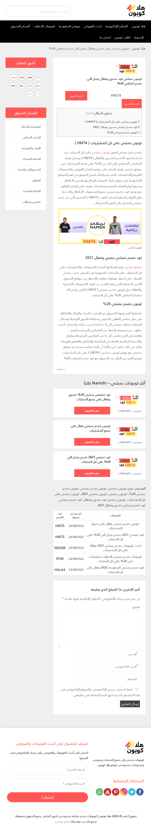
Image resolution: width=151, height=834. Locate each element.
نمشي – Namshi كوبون (128, 411)
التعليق (136, 607)
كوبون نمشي (101, 152)
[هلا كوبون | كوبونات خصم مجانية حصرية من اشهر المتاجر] (135, 10)
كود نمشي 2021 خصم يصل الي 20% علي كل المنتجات (88, 459)
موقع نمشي (133, 267)
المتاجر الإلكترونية (117, 26)
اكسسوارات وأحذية (29, 169)
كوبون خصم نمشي (93, 488)
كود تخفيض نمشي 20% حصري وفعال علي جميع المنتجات (89, 396)
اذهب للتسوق (132, 103)
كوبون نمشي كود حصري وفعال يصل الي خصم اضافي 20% (114, 81)
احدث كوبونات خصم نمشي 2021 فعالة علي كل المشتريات (115, 547)
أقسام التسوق (20, 26)
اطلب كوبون (122, 37)
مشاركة (61, 369)
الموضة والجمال (31, 126)
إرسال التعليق (129, 704)
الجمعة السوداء (31, 158)
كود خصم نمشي (70, 499)
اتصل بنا (105, 37)
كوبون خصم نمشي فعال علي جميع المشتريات (90, 428)
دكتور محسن (62, 821)
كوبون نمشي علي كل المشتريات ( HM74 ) (112, 121)
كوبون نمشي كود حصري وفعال (104, 499)
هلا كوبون (138, 26)
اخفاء (90, 113)
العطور (37, 180)
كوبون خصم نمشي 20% (123, 132)
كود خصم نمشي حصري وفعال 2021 (116, 127)
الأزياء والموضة (31, 148)
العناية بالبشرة (32, 191)
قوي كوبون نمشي (120, 488)
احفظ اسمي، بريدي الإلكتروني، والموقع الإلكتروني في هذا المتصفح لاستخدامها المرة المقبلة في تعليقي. (100, 692)
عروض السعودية (69, 26)
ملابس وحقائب (31, 201)
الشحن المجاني (32, 137)
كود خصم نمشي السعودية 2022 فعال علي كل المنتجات (115, 569)
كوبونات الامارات (44, 26)
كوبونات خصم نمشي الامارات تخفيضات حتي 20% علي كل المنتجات (115, 558)
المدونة (139, 37)
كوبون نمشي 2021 (94, 494)
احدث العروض (93, 26)
